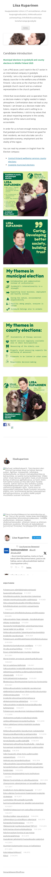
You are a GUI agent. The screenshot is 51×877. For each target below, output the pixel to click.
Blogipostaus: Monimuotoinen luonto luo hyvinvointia (25, 681)
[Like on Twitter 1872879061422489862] (23, 567)
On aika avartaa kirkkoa (12, 649)
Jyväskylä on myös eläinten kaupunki (18, 790)
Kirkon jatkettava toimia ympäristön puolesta (21, 724)
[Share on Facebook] (5, 424)
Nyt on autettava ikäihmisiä (14, 665)
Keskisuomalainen (19, 549)
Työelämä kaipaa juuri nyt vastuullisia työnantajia (23, 809)
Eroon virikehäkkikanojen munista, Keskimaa (21, 652)
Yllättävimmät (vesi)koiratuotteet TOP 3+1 (20, 826)
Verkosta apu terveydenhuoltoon (16, 760)
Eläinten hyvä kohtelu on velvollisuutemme (20, 780)
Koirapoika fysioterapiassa (13, 822)
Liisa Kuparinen (25, 5)
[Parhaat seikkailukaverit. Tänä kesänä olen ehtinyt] (25, 489)
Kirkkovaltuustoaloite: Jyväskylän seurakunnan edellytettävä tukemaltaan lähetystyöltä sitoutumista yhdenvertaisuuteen (24, 691)
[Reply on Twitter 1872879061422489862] (12, 567)
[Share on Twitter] (8, 424)
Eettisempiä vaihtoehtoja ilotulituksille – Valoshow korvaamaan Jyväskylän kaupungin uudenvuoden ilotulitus (23, 747)
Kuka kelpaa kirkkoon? (12, 852)
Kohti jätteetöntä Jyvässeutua (15, 678)
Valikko (25, 28)
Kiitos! (5, 855)
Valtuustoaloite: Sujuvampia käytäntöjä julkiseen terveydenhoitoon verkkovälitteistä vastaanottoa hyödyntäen (23, 766)
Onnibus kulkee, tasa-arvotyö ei (16, 816)
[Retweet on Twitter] (17, 546)
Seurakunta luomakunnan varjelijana (18, 645)
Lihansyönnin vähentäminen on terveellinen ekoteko (24, 783)
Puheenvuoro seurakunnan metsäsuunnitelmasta (23, 711)
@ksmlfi (32, 550)
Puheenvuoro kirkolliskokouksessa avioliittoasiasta (23, 612)
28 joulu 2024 (16, 553)
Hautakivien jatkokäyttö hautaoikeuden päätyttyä (23, 839)
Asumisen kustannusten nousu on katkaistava (22, 845)
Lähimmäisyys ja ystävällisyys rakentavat (19, 819)
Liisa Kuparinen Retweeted (29, 546)
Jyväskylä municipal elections (21, 165)
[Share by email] (12, 428)
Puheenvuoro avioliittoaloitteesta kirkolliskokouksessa (25, 639)
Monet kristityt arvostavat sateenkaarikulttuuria (22, 658)
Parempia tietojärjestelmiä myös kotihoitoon (21, 773)
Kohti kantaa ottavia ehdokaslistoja (17, 829)
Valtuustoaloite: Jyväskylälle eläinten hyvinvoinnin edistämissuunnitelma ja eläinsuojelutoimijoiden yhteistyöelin (23, 671)
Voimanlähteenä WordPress (13, 872)
